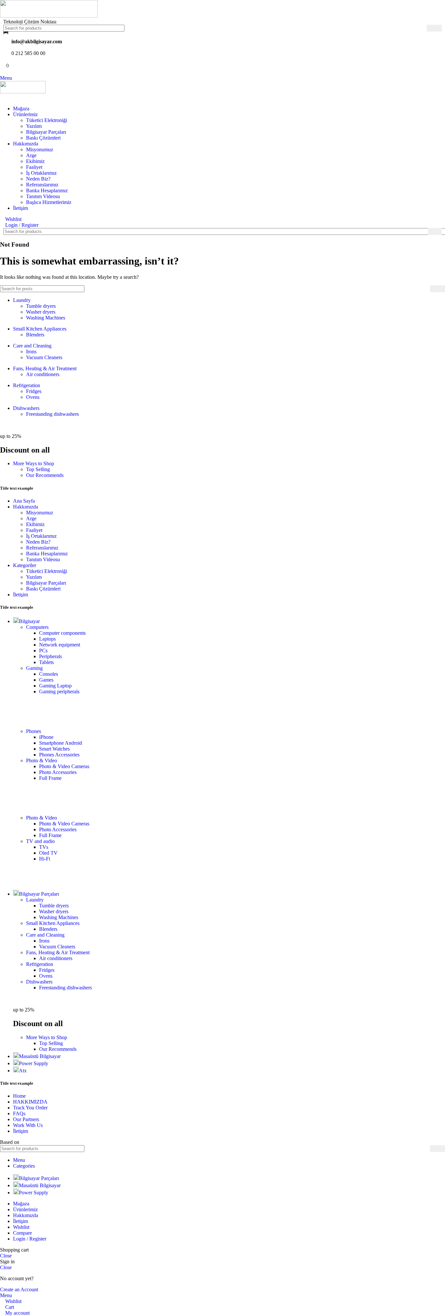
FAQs (19, 1113)
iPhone (46, 737)
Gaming (34, 668)
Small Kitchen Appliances (39, 329)
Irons (31, 351)
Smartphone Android (60, 743)
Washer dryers (40, 312)
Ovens (32, 397)
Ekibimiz (35, 161)
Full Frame (50, 778)
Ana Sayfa (24, 501)
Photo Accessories (58, 772)
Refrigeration (26, 385)
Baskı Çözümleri (43, 138)
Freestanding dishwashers (52, 414)
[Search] (434, 28)
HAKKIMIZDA (30, 1102)
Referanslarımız (42, 184)
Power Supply (33, 1063)
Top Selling (38, 469)
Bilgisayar (29, 621)
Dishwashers (26, 408)
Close (6, 1255)
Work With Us (28, 1125)
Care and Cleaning (32, 345)
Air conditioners (42, 374)
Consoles (48, 674)
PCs (43, 650)
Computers (37, 627)
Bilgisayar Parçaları (46, 132)
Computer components (62, 633)
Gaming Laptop (55, 685)
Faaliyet (34, 167)
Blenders (35, 334)
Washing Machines (45, 317)
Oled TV (48, 853)
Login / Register (29, 1238)
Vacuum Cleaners (44, 357)
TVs (43, 847)
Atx (23, 1070)
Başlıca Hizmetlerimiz (48, 202)
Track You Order (30, 1107)
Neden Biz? (38, 179)
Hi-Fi (44, 859)
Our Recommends (45, 475)
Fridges (33, 391)
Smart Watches (54, 749)
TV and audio (40, 841)
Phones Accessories (59, 754)
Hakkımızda (25, 506)
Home (19, 1096)
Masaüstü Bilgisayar (40, 1056)
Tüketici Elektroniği (46, 120)
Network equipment (59, 644)
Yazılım (34, 126)
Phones (33, 731)
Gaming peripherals (59, 691)
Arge (31, 155)
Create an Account (19, 1289)
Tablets (46, 662)
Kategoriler (24, 565)
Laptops (47, 639)
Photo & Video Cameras (64, 766)
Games (46, 680)
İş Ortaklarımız (41, 173)
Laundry (22, 300)
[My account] (2, 97)
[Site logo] (49, 16)
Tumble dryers (41, 306)
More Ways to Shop (33, 463)
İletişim (20, 594)
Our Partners (26, 1119)
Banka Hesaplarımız (47, 190)
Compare (22, 1233)
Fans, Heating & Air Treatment (45, 368)
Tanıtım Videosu (43, 196)
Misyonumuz (39, 149)
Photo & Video (41, 760)
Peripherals (50, 656)
